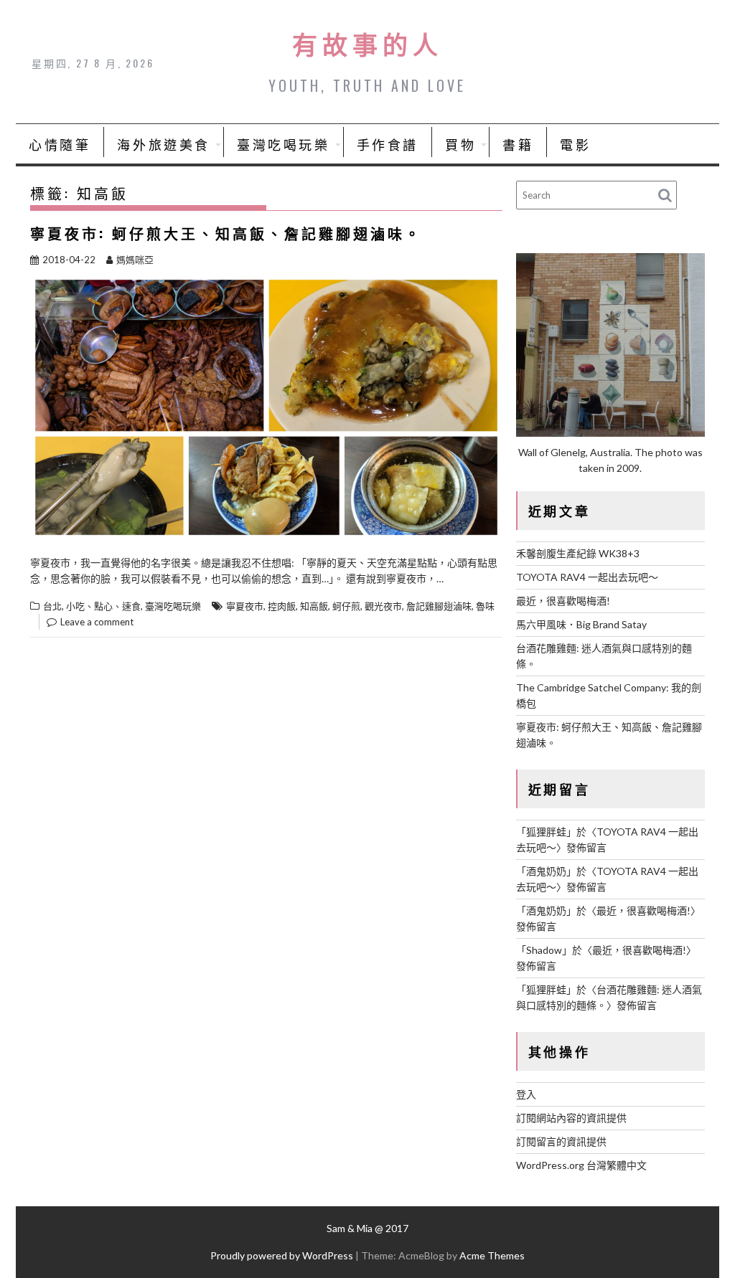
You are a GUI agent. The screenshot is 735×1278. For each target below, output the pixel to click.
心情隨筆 (59, 144)
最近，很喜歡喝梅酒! (563, 601)
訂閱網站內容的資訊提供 (571, 1118)
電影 (575, 144)
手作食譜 (387, 144)
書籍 (517, 144)
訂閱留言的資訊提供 (561, 1141)
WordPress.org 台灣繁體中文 (581, 1165)
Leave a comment (97, 622)
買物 (460, 144)
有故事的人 (367, 43)
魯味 (485, 606)
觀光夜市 (383, 606)
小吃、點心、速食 (103, 606)
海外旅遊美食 (163, 144)
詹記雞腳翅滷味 (439, 606)
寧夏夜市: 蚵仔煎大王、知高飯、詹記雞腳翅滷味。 (226, 233)
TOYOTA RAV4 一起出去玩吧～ (587, 577)
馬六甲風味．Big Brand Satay (581, 624)
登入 (526, 1094)
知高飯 (314, 606)
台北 (52, 606)
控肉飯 (282, 606)
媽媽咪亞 (135, 259)
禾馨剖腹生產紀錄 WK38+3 (578, 553)
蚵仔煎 (346, 606)
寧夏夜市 (244, 606)
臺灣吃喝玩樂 (283, 144)
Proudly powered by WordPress (281, 1255)
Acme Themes (492, 1255)
